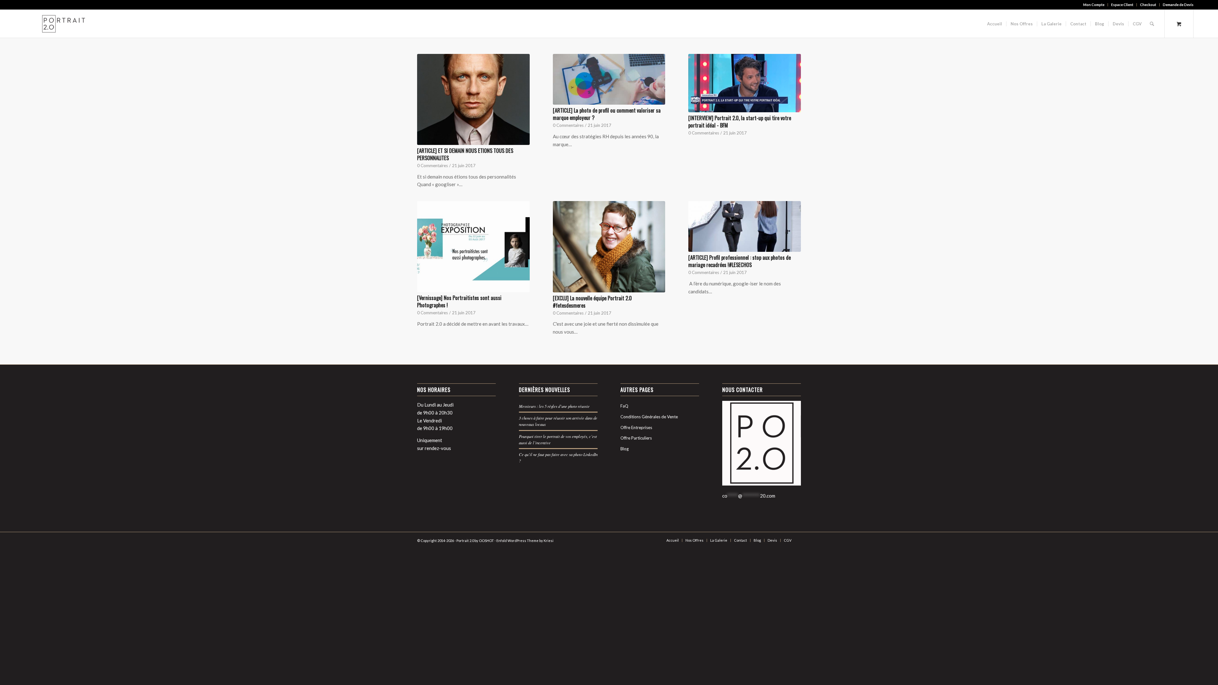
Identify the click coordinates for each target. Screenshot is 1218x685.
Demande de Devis (1178, 5)
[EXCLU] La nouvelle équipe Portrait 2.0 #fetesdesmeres (592, 301)
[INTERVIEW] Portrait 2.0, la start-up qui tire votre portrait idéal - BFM (739, 121)
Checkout (1148, 5)
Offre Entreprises (636, 427)
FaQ (624, 405)
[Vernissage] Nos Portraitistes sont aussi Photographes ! (459, 301)
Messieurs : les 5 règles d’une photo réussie (554, 406)
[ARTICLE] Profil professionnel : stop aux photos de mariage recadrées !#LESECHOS (739, 261)
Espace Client (1122, 5)
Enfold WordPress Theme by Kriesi (524, 540)
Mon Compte (1093, 5)
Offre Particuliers (636, 437)
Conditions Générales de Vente (649, 416)
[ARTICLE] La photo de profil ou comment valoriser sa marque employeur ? (607, 113)
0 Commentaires (432, 165)
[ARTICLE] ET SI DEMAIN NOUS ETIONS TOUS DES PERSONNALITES (465, 154)
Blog (624, 448)
